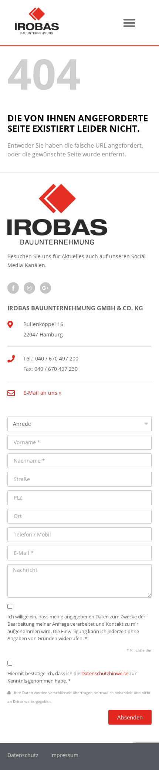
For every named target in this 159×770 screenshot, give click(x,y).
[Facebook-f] (13, 288)
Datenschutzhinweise (104, 673)
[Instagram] (29, 288)
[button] (129, 22)
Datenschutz (22, 755)
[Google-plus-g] (45, 288)
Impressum (64, 755)
